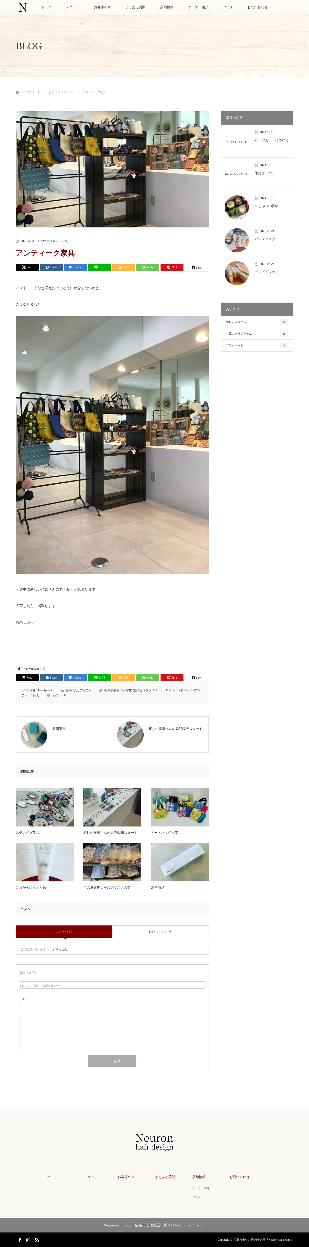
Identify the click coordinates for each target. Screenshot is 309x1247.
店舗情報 (167, 7)
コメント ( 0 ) (64, 931)
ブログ (228, 7)
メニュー (72, 7)
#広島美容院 (111, 690)
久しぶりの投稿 (267, 206)
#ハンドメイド (182, 690)
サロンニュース (256, 321)
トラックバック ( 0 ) (160, 931)
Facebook (19, 1239)
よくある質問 (135, 7)
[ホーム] (17, 86)
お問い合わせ (257, 7)
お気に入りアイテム (54, 241)
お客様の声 (102, 7)
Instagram (27, 1239)
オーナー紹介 (198, 7)
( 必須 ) (28, 972)
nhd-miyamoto (45, 690)
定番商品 (157, 887)
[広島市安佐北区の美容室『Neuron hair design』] (154, 1152)
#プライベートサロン (158, 690)
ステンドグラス (27, 832)
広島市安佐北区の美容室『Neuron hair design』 (263, 1239)
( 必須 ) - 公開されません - (41, 985)
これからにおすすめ (31, 887)
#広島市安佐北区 (132, 690)
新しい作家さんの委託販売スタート (110, 832)
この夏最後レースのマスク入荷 (107, 887)
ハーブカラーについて (272, 140)
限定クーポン (265, 173)
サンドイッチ (265, 272)
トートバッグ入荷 (164, 832)
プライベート (255, 345)
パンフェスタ (265, 239)
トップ (46, 7)
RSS (36, 1239)
